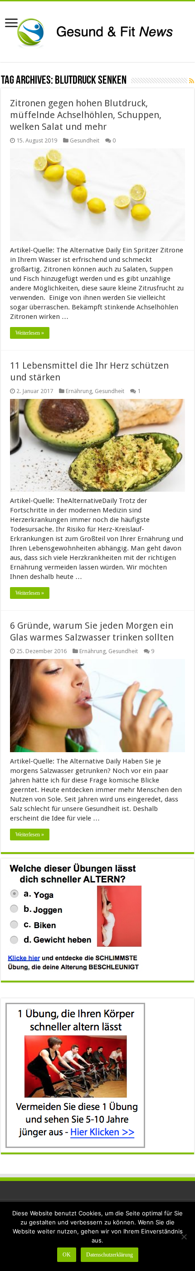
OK (67, 1255)
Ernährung (79, 391)
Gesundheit (84, 140)
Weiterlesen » (29, 333)
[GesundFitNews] (97, 30)
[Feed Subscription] (191, 81)
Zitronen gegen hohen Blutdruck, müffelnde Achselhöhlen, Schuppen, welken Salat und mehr (85, 115)
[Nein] (183, 1236)
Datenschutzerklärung (109, 1255)
